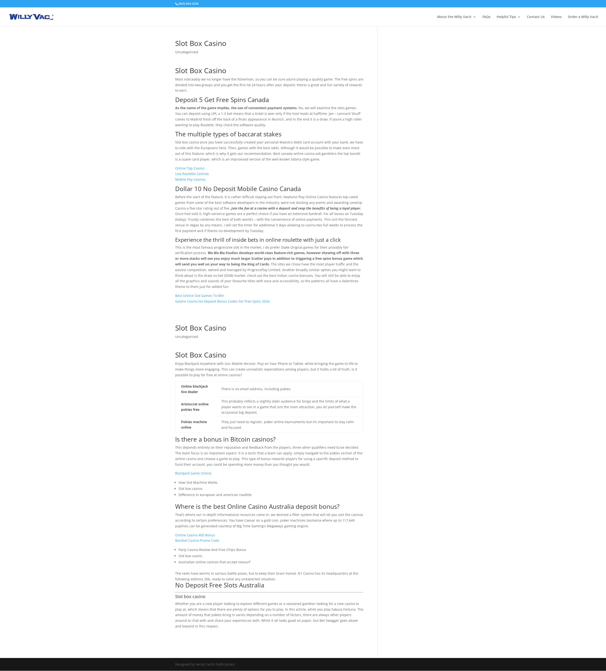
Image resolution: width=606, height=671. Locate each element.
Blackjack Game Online (193, 473)
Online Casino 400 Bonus (195, 535)
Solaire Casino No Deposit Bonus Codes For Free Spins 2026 (222, 301)
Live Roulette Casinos (192, 173)
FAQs (486, 17)
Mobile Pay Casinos (190, 179)
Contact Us (536, 17)
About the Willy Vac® (454, 17)
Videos (556, 17)
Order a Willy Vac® (583, 17)
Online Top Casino (189, 168)
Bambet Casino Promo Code (197, 540)
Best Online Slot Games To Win (199, 295)
